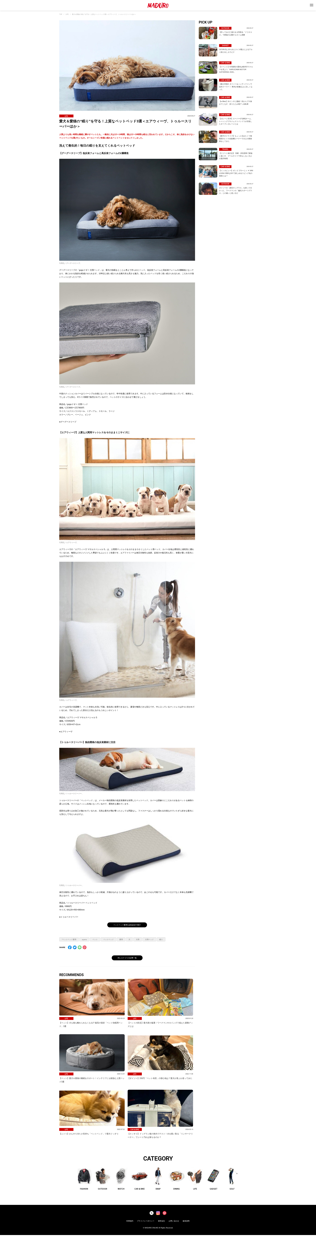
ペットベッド (108, 939)
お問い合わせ (174, 1221)
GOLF (232, 1189)
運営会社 (161, 1221)
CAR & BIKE (139, 1189)
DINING (176, 1189)
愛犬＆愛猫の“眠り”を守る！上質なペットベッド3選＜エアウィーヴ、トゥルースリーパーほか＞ (104, 14)
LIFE (67, 14)
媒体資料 (186, 1221)
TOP (60, 14)
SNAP (158, 1189)
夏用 (121, 939)
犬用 (137, 939)
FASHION (84, 1189)
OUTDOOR (102, 1189)
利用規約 (129, 1221)
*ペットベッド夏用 (69, 939)
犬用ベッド (149, 939)
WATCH (121, 1189)
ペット (95, 939)
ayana (84, 939)
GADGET (213, 1189)
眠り (161, 939)
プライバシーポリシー (145, 1221)
